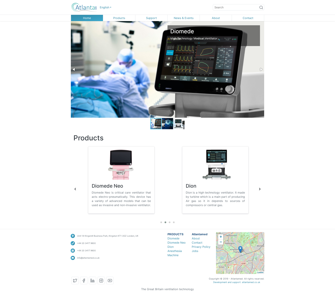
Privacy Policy (201, 246)
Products (119, 18)
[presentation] (75, 189)
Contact (248, 18)
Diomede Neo (177, 242)
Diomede (173, 238)
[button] (74, 69)
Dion (171, 246)
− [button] (221, 242)
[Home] (84, 7)
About (216, 18)
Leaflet (260, 272)
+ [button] (221, 237)
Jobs (195, 251)
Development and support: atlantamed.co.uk (236, 282)
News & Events (183, 18)
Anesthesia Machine (175, 253)
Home (87, 18)
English (104, 7)
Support (151, 18)
